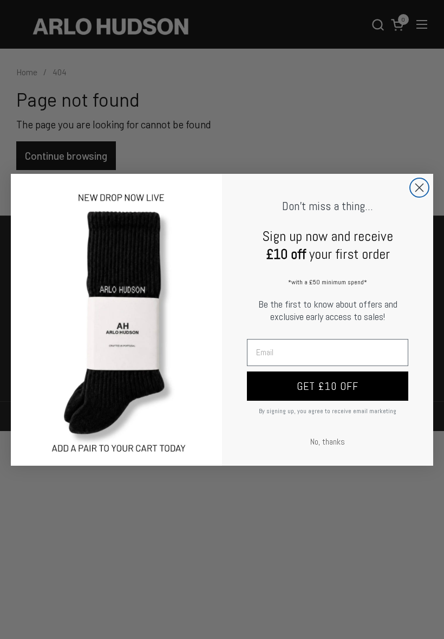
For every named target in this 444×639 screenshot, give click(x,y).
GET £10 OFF (327, 386)
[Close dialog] (419, 187)
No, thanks (327, 441)
